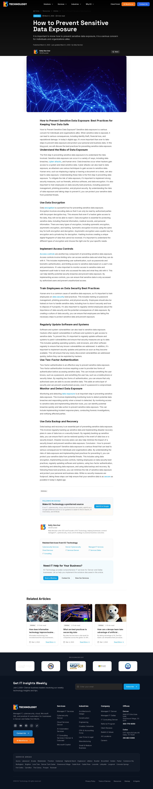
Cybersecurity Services (50, 547)
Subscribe (130, 686)
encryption (49, 208)
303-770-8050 (129, 724)
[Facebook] (26, 726)
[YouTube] (21, 726)
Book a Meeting (51, 578)
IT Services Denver (72, 550)
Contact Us (143, 4)
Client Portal (115, 4)
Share (116, 52)
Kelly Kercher (44, 51)
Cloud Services (47, 550)
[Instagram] (31, 726)
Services (61, 4)
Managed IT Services (96, 547)
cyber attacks (55, 161)
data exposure (68, 394)
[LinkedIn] (15, 726)
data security (58, 297)
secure (107, 476)
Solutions (47, 4)
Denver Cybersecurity (73, 547)
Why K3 (88, 4)
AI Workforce (128, 4)
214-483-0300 (129, 738)
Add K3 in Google (102, 506)
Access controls (47, 254)
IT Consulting (46, 553)
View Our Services (82, 578)
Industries (75, 4)
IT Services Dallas (95, 550)
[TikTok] (37, 726)
